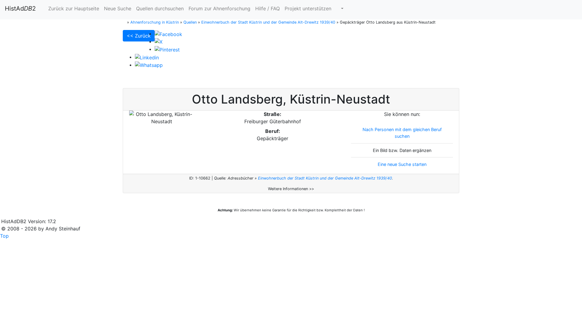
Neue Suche (117, 8)
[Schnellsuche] (340, 8)
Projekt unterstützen (308, 8)
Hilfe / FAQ (267, 8)
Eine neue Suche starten (402, 164)
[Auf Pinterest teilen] (167, 49)
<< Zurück (139, 36)
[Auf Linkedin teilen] (147, 57)
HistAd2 (20, 8)
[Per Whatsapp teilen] (149, 65)
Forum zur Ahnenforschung (219, 8)
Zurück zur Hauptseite (73, 8)
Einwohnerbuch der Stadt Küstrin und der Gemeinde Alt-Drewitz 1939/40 (325, 178)
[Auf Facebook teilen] (168, 34)
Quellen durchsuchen (160, 8)
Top (4, 236)
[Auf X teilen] (158, 41)
